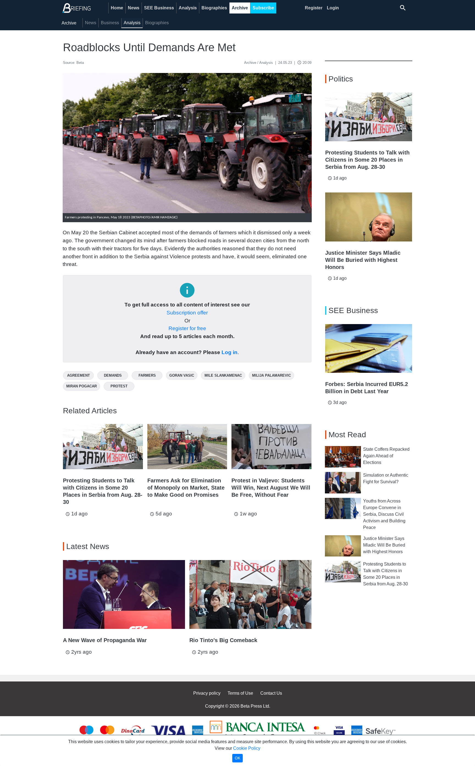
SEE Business (159, 8)
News (133, 8)
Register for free (187, 328)
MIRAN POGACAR (81, 386)
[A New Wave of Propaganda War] (124, 594)
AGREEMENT (78, 375)
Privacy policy (206, 693)
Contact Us (271, 693)
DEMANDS (113, 375)
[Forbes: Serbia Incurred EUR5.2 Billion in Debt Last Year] (368, 348)
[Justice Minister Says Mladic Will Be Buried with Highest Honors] (368, 216)
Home (117, 8)
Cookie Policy (246, 748)
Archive (240, 8)
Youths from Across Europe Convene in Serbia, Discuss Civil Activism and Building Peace (384, 514)
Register (313, 8)
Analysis (188, 8)
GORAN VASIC (181, 375)
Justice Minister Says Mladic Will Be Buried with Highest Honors (384, 545)
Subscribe (263, 8)
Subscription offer (187, 313)
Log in (230, 352)
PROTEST (119, 386)
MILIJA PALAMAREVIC (271, 375)
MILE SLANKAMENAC (223, 375)
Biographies (214, 8)
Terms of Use (240, 693)
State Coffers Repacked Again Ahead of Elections (386, 456)
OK (237, 758)
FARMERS (147, 375)
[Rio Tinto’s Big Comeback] (250, 594)
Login (333, 8)
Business (110, 22)
